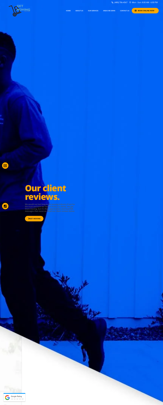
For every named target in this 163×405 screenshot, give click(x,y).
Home (68, 11)
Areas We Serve (109, 11)
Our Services (93, 11)
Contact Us (124, 11)
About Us (79, 11)
